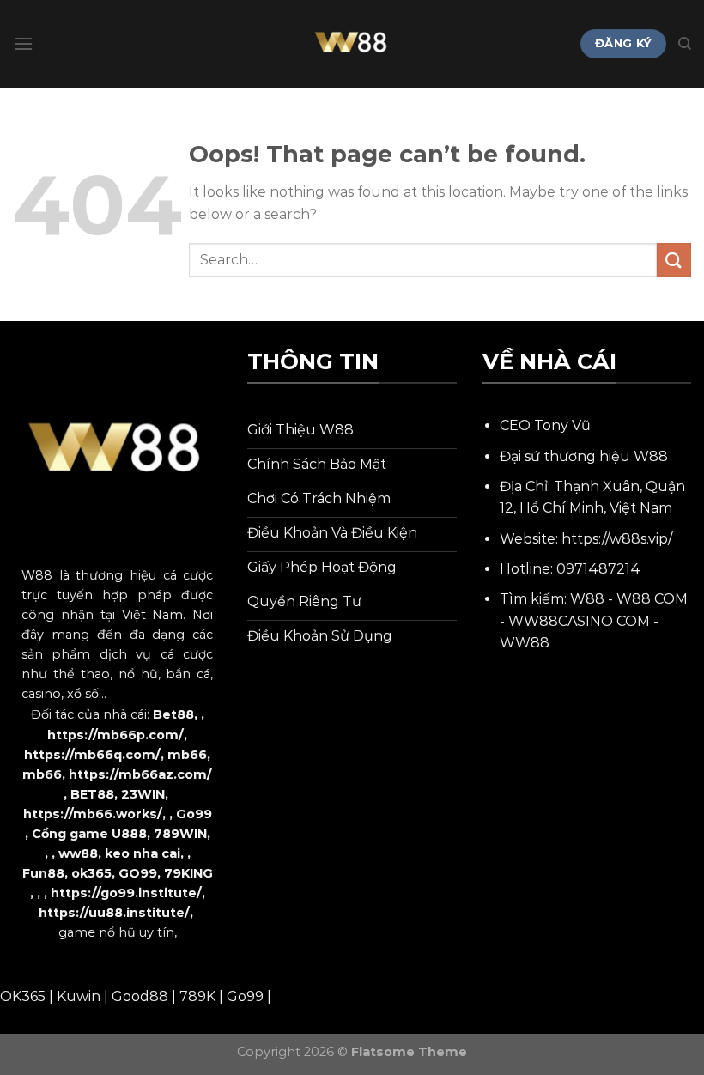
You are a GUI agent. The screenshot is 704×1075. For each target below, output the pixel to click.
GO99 (137, 873)
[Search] (684, 43)
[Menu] (23, 43)
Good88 (140, 996)
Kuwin (78, 996)
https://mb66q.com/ (92, 754)
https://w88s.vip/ (616, 539)
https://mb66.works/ (92, 814)
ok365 (91, 873)
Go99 (194, 814)
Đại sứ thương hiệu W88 (584, 456)
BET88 (92, 794)
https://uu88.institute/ (114, 912)
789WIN (180, 833)
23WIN (143, 794)
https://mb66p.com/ (115, 735)
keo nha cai (142, 853)
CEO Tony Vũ (545, 425)
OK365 (23, 996)
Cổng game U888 (89, 833)
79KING (188, 873)
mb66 (187, 754)
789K (197, 996)
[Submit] (674, 259)
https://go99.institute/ (126, 893)
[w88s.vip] (352, 44)
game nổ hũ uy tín (116, 932)
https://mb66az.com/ (140, 774)
